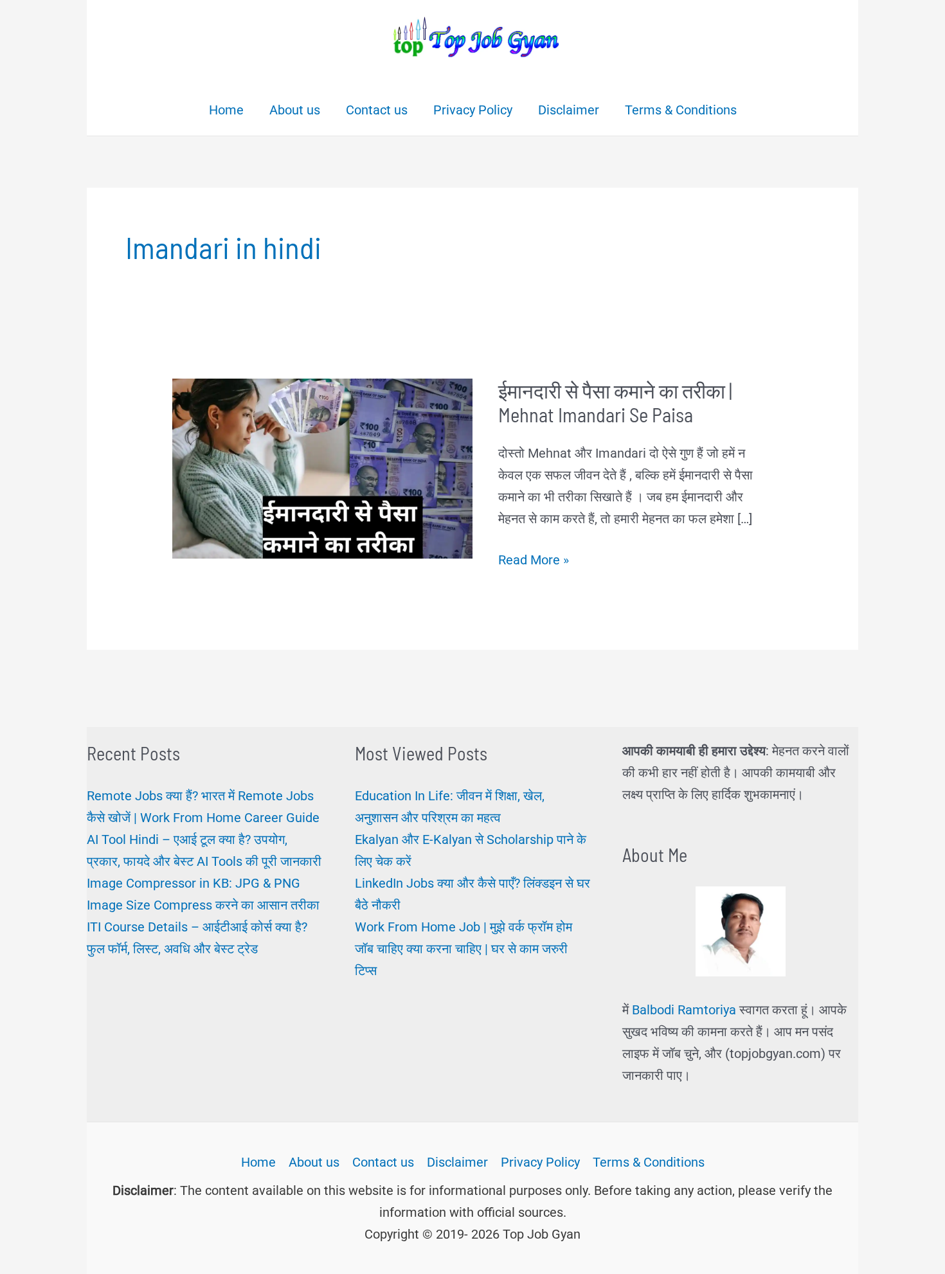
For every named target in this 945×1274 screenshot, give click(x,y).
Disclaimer (457, 1162)
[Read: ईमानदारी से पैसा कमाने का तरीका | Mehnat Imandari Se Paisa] (322, 467)
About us (314, 1162)
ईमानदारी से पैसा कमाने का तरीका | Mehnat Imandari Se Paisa (615, 403)
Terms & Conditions (649, 1162)
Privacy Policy (540, 1162)
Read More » (533, 561)
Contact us (383, 1162)
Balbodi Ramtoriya (684, 1010)
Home (258, 1162)
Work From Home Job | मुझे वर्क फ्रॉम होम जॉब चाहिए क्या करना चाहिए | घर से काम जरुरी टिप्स (463, 948)
